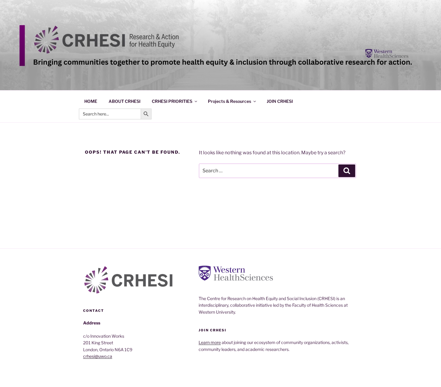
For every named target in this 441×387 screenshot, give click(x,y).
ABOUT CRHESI (124, 101)
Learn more (210, 342)
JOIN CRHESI (280, 101)
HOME (90, 101)
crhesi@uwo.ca (97, 356)
